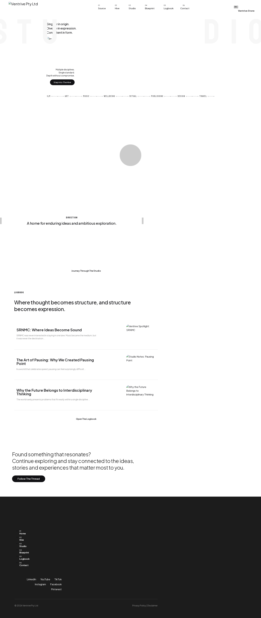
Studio (132, 8)
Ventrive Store (246, 10)
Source (102, 8)
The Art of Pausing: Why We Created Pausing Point (55, 362)
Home (22, 532)
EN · (236, 7)
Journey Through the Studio (86, 270)
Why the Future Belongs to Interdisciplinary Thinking (54, 392)
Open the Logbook (86, 418)
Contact (184, 8)
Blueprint (150, 8)
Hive (117, 8)
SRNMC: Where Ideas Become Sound (49, 329)
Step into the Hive (62, 82)
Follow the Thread (29, 478)
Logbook (169, 8)
